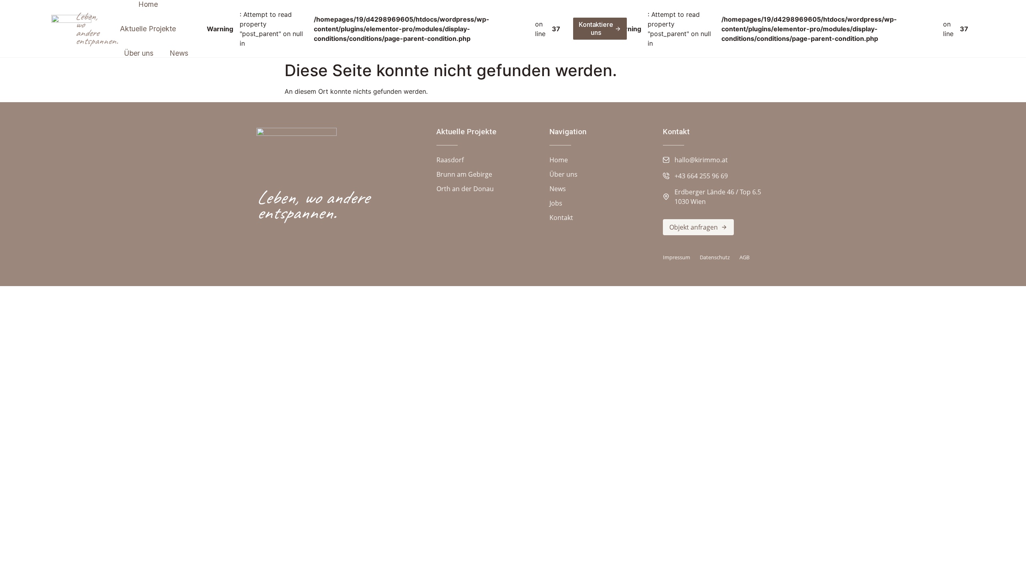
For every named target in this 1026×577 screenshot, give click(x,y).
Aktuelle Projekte (466, 131)
